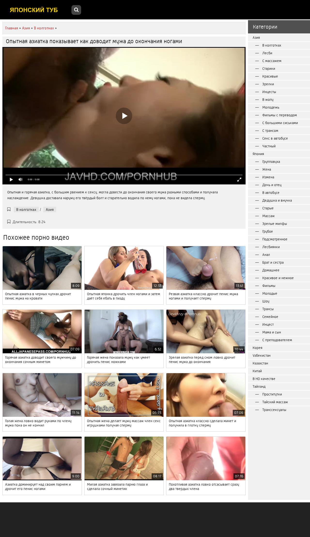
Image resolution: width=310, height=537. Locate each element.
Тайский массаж (275, 402)
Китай (257, 371)
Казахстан (260, 363)
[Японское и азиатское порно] (36, 10)
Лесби (267, 53)
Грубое (267, 231)
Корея (257, 348)
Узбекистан (262, 355)
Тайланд (259, 386)
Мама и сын (271, 332)
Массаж (268, 216)
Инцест (268, 324)
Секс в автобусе (275, 138)
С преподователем (277, 340)
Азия (50, 209)
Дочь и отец (271, 185)
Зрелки (268, 84)
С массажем (271, 61)
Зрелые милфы (274, 223)
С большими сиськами (280, 123)
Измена (268, 177)
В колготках (26, 209)
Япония (258, 154)
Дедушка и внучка (277, 200)
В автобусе (270, 192)
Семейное (270, 317)
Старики (268, 68)
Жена (266, 169)
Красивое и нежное (278, 278)
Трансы (268, 309)
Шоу (265, 301)
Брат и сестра (273, 262)
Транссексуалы (274, 410)
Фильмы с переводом (279, 115)
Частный (269, 146)
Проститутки (272, 394)
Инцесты (269, 92)
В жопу (267, 99)
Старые (268, 208)
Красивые (270, 76)
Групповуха (271, 161)
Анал (266, 255)
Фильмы (268, 286)
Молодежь (270, 107)
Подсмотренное (274, 239)
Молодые (269, 293)
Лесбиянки (271, 247)
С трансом (270, 130)
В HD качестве (264, 379)
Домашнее (270, 270)
